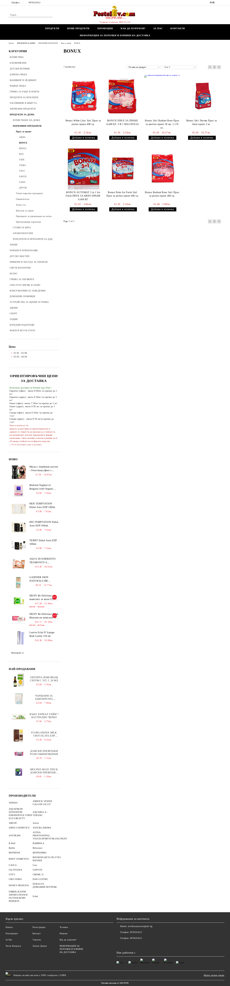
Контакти (177, 28)
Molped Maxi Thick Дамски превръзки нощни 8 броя (44, 771)
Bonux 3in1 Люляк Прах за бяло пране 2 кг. (201, 122)
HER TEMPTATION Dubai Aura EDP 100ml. (42, 505)
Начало (9, 927)
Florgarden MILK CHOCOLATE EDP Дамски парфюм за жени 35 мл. (44, 734)
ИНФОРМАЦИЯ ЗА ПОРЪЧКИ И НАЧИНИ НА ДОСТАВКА (115, 35)
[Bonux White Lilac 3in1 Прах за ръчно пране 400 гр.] (83, 96)
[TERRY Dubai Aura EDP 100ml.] (19, 546)
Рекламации (12, 933)
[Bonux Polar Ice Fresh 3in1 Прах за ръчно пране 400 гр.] (123, 168)
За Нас (9, 940)
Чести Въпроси (13, 946)
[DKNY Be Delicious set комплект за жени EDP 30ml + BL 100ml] (19, 601)
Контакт (37, 933)
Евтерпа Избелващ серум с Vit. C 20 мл (44, 679)
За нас (158, 28)
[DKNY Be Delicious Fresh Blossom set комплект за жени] (19, 619)
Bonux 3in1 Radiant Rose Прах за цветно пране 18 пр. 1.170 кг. (162, 124)
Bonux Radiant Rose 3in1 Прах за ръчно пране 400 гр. (162, 194)
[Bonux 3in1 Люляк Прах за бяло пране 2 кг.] (201, 96)
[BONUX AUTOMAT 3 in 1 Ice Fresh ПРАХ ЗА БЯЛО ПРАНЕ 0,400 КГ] (83, 168)
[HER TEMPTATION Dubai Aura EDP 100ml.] (19, 509)
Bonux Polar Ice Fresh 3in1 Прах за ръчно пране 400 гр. (122, 194)
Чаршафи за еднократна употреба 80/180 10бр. (44, 697)
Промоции (105, 28)
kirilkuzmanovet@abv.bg (140, 926)
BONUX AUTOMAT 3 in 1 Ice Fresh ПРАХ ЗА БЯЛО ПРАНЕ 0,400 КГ (83, 196)
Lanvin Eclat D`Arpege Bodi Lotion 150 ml (42, 634)
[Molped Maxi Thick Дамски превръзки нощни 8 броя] (19, 772)
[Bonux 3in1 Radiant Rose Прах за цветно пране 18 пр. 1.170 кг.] (162, 96)
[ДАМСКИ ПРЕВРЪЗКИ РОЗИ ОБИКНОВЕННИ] (19, 754)
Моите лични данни (214, 975)
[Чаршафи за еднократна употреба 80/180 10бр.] (18, 699)
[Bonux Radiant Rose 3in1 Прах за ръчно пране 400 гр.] (162, 168)
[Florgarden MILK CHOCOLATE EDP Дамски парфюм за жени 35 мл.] (19, 735)
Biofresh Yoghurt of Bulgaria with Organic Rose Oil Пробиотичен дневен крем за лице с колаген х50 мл (42, 487)
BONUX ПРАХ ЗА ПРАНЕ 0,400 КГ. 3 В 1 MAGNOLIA (122, 122)
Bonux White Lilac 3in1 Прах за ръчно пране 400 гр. (83, 122)
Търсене (37, 940)
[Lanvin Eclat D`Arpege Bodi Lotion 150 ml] (19, 638)
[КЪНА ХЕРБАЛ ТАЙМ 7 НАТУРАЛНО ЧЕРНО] (19, 717)
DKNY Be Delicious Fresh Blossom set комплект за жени (43, 616)
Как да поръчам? (133, 28)
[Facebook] (219, 2)
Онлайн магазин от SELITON (115, 983)
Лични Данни (40, 946)
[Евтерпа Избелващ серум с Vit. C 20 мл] (19, 680)
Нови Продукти (78, 28)
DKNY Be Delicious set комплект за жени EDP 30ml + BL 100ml (42, 597)
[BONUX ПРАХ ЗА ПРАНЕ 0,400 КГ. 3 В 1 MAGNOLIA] (123, 96)
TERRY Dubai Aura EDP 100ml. (43, 542)
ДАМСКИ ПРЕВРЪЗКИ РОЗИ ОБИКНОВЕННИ (44, 752)
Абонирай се (17, 653)
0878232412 (35, 2)
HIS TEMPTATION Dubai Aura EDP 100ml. (43, 524)
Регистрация (39, 927)
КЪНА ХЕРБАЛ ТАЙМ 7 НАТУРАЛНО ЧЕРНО (44, 716)
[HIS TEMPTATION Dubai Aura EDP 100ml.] (19, 527)
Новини (64, 933)
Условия (64, 927)
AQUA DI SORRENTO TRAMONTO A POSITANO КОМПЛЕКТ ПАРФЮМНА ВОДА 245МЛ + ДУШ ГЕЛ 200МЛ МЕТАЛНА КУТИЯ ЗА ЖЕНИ (43, 560)
